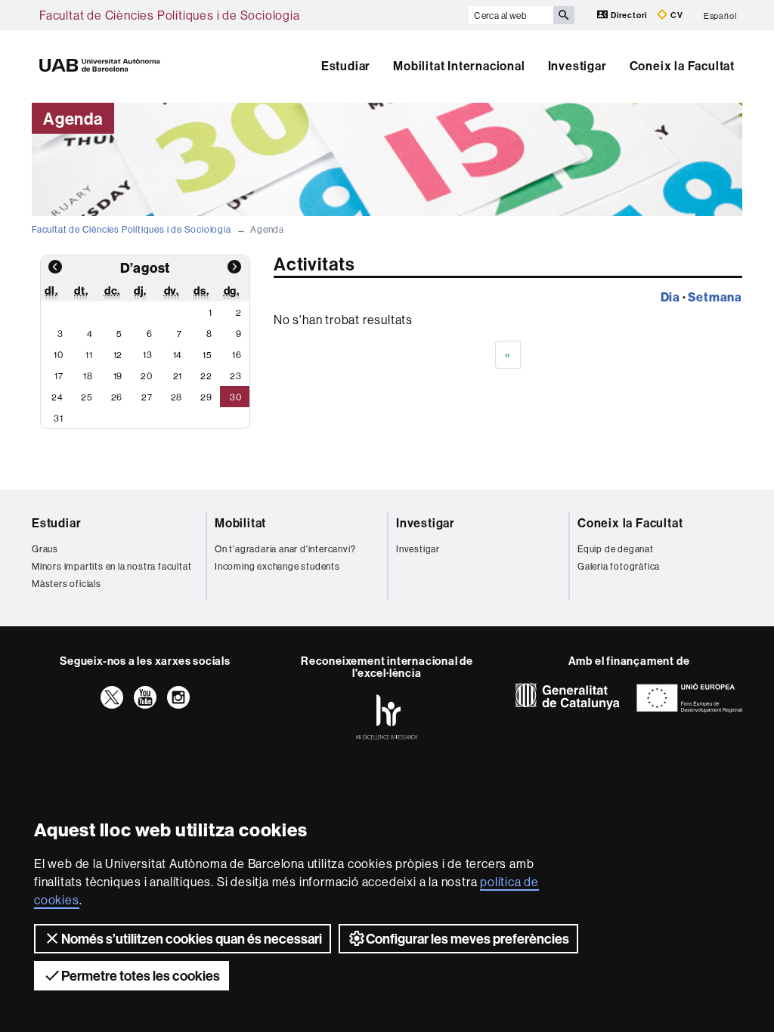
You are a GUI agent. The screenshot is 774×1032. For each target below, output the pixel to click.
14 (178, 354)
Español (720, 15)
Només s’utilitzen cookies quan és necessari (191, 938)
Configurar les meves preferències (467, 938)
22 (206, 376)
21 (178, 376)
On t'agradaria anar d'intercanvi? (285, 549)
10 (58, 354)
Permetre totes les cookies (140, 975)
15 (207, 354)
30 (236, 397)
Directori (628, 15)
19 (118, 376)
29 (206, 397)
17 (58, 376)
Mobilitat (240, 522)
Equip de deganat (615, 549)
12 (118, 354)
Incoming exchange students (277, 566)
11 (89, 354)
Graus (45, 549)
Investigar (577, 65)
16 (237, 354)
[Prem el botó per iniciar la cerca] (563, 15)
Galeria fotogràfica (618, 566)
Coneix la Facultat (682, 65)
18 (88, 376)
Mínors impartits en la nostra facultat (111, 566)
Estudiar (345, 65)
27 (147, 397)
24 (57, 397)
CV (675, 15)
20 (147, 376)
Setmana (715, 296)
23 (236, 376)
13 (148, 354)
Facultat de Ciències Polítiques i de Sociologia (169, 15)
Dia (670, 296)
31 (58, 418)
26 (117, 397)
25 (87, 397)
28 (177, 397)
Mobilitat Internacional (459, 65)
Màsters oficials (66, 583)
